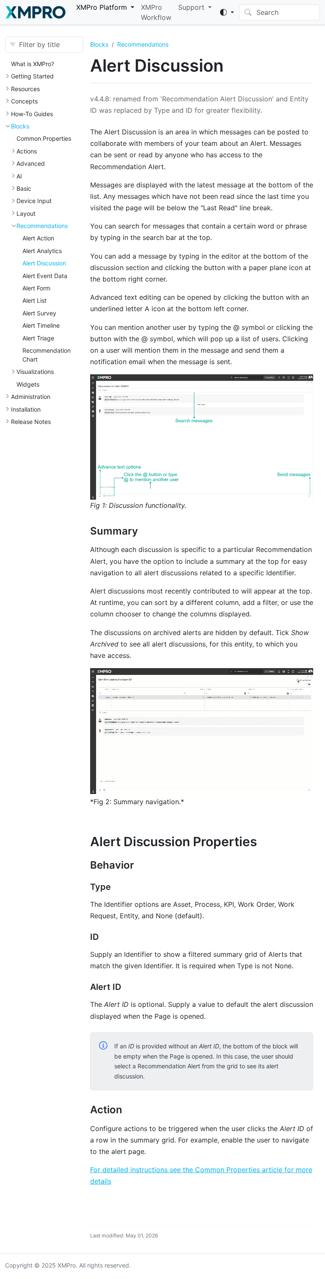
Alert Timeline (41, 325)
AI (19, 176)
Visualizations (35, 371)
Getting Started (32, 76)
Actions (27, 151)
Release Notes (31, 421)
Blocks (20, 126)
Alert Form (36, 288)
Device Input (34, 200)
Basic (24, 188)
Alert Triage (38, 338)
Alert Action (38, 238)
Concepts (24, 101)
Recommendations (42, 225)
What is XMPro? (32, 63)
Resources (25, 88)
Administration (30, 396)
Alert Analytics (42, 250)
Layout (26, 213)
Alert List (34, 300)
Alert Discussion (44, 263)
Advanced (31, 163)
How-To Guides (32, 113)
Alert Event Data (44, 275)
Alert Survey (39, 313)
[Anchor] (145, 531)
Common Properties (44, 138)
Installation (26, 409)
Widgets (28, 384)
